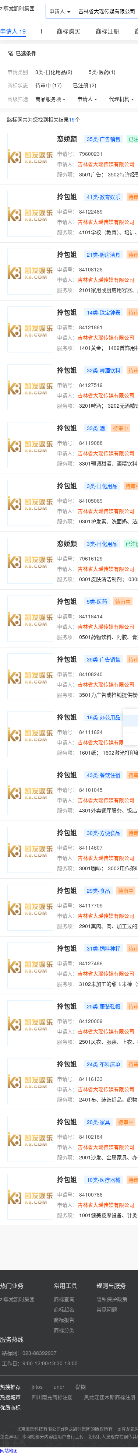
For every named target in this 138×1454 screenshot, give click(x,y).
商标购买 (68, 31)
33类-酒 (96, 428)
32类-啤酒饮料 (103, 370)
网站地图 (9, 1450)
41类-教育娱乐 (103, 196)
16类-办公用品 (103, 717)
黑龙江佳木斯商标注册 (109, 1397)
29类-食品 (98, 890)
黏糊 (80, 1386)
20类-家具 (98, 1121)
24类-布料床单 (103, 1064)
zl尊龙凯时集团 (17, 8)
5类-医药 (97, 601)
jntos (37, 1386)
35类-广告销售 (103, 139)
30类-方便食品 (103, 832)
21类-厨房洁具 (103, 254)
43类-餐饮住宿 (103, 775)
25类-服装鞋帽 (103, 1006)
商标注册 (107, 31)
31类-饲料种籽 (103, 948)
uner (59, 1386)
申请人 (13, 31)
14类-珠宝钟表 (103, 312)
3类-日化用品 (102, 485)
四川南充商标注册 (52, 1397)
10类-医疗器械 (103, 1179)
